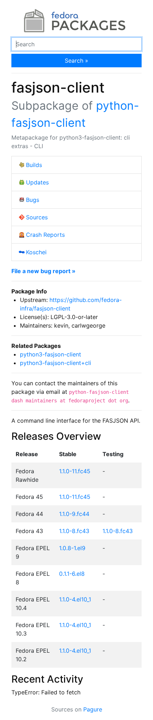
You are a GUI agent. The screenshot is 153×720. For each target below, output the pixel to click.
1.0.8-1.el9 (72, 548)
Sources (37, 217)
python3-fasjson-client (50, 354)
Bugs (32, 199)
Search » (76, 60)
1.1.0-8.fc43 (74, 530)
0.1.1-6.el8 (72, 573)
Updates (37, 182)
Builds (34, 164)
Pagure (92, 709)
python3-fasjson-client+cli (55, 362)
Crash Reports (45, 234)
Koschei (36, 252)
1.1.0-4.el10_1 (75, 599)
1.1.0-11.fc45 (74, 471)
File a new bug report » (43, 271)
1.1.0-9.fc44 (74, 513)
